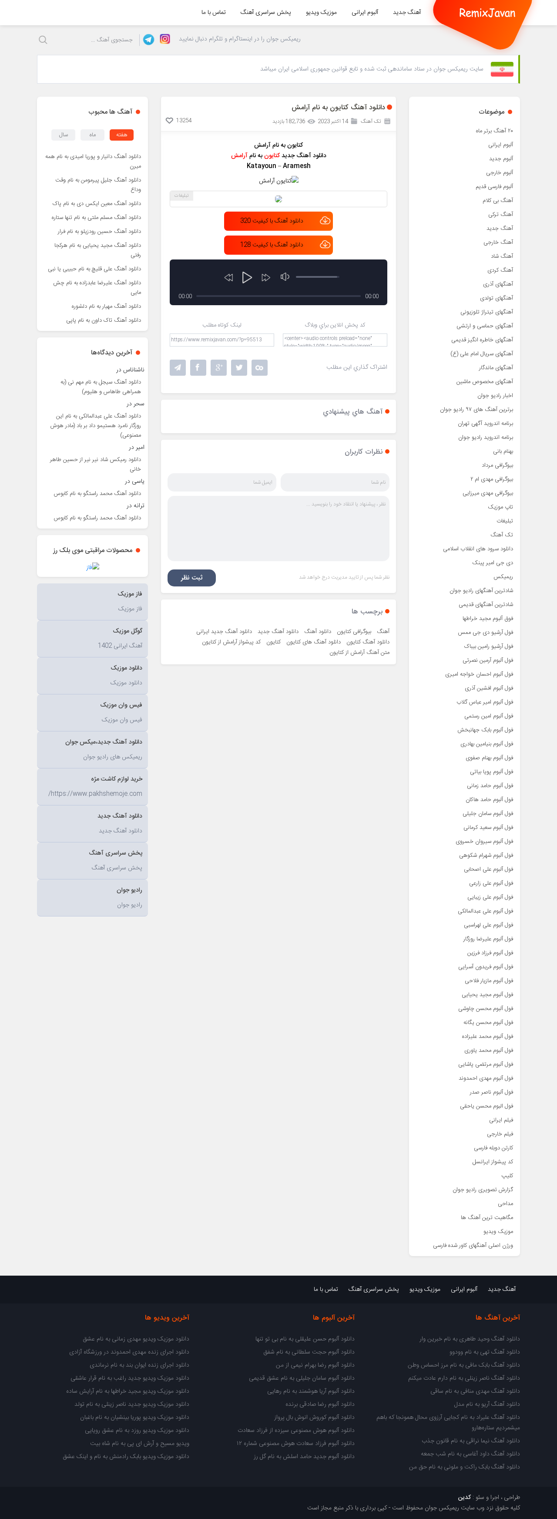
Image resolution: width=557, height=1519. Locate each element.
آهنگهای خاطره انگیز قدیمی (482, 340)
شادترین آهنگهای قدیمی (486, 605)
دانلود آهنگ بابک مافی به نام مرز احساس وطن (464, 1365)
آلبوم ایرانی (365, 12)
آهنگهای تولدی (496, 298)
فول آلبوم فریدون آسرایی (485, 967)
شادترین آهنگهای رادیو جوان (481, 591)
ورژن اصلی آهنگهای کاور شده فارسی (473, 1245)
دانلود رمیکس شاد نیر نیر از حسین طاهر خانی (95, 464)
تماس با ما (213, 12)
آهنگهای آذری (498, 284)
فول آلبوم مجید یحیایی (487, 995)
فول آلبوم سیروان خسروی (484, 841)
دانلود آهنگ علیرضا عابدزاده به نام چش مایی (97, 287)
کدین (464, 1497)
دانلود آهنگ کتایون (367, 642)
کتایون (273, 642)
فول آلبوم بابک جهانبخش (485, 730)
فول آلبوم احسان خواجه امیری (479, 674)
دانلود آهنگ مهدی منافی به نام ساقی (475, 1391)
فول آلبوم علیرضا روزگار (488, 939)
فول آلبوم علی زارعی (491, 883)
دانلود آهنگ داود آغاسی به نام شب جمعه (470, 1454)
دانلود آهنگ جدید (278, 632)
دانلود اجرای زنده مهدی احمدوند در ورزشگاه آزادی (129, 1352)
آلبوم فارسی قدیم (494, 187)
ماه (93, 135)
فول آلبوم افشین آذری (489, 688)
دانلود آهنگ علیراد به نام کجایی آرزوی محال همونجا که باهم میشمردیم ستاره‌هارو (448, 1422)
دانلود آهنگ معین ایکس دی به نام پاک (97, 204)
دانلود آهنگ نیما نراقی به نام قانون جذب (471, 1441)
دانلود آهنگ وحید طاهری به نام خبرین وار (469, 1339)
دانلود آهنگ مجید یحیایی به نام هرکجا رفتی (97, 250)
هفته (122, 135)
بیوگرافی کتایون (354, 632)
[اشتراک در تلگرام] (178, 368)
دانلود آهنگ (317, 632)
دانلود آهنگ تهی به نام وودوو (485, 1352)
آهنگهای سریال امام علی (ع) (481, 354)
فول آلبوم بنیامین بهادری (486, 744)
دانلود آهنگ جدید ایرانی (224, 632)
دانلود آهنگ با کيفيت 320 (271, 221)
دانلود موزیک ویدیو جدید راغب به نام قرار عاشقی (129, 1378)
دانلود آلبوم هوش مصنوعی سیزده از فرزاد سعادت (296, 1430)
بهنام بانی (503, 451)
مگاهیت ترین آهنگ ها (487, 1218)
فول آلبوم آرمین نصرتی (488, 660)
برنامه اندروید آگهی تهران (485, 423)
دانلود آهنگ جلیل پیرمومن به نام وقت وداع (98, 185)
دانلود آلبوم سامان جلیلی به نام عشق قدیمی (302, 1378)
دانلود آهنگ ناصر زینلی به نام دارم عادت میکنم (464, 1378)
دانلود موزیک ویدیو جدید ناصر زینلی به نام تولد (131, 1404)
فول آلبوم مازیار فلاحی (489, 981)
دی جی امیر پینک (492, 563)
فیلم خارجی (500, 1134)
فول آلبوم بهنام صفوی (489, 758)
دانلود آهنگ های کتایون (313, 642)
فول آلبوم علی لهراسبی (488, 925)
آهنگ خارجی (498, 242)
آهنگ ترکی (500, 214)
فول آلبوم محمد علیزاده (487, 1036)
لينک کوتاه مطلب (222, 325)
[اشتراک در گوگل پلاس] (219, 368)
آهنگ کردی (500, 270)
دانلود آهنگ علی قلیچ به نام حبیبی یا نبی (94, 269)
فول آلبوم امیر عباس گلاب (484, 702)
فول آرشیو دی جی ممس (485, 632)
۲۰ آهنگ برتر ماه (494, 131)
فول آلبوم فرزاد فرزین (490, 953)
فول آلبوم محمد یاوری (488, 1050)
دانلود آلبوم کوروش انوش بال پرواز (314, 1417)
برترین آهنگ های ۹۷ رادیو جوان (476, 409)
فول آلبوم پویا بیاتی (491, 772)
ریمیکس (503, 577)
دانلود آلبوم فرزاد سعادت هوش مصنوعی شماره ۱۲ (296, 1443)
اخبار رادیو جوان (495, 396)
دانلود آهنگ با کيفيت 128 (271, 245)
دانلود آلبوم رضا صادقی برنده (320, 1404)
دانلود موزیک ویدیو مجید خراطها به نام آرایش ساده (127, 1391)
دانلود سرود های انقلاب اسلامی (478, 549)
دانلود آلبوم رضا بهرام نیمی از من (315, 1365)
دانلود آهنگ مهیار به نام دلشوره (106, 306)
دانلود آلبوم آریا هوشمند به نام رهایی (311, 1391)
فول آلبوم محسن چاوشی (485, 1009)
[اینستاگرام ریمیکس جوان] (162, 40)
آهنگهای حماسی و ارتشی (484, 326)
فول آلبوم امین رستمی (488, 716)
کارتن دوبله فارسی (493, 1148)
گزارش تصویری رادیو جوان (483, 1190)
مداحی (505, 1204)
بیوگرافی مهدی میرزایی (488, 493)
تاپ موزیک (500, 507)
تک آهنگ (501, 535)
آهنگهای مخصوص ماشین (484, 382)
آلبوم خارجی (499, 173)
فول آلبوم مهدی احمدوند (486, 1078)
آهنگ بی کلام (498, 200)
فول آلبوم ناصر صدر (491, 1092)
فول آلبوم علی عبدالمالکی (485, 911)
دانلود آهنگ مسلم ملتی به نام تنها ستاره (96, 217)
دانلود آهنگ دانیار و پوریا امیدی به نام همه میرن (93, 161)
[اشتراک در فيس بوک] (198, 368)
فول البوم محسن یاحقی (486, 1106)
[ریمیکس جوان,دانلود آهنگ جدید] (487, 12)
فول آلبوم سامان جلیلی (488, 813)
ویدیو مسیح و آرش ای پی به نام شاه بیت (139, 1443)
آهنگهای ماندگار (496, 368)
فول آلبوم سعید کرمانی (488, 827)
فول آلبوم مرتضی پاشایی (485, 1064)
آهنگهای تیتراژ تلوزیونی (486, 312)
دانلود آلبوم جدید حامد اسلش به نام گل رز (304, 1457)
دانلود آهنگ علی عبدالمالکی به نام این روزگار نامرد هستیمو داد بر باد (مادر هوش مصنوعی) (95, 425)
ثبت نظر (191, 578)
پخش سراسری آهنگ (266, 12)
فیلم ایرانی (501, 1120)
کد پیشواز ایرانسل (493, 1162)
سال (63, 135)
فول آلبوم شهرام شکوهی (486, 855)
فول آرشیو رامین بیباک (488, 646)
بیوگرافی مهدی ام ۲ (491, 479)
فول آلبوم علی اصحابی (488, 869)
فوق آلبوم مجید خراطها (488, 618)
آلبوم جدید (501, 159)
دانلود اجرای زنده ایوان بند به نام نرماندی (139, 1365)
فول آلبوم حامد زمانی (490, 786)
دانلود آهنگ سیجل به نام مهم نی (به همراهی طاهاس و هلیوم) (100, 387)
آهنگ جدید (407, 12)
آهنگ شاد (502, 256)
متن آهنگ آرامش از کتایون (359, 652)
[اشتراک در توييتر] (260, 368)
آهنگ (383, 632)
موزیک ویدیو (321, 12)
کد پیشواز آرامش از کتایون (231, 642)
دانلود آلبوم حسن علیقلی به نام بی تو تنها (305, 1339)
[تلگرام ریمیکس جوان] (147, 40)
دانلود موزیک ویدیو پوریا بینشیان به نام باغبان (134, 1417)
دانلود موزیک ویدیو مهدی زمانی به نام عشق (136, 1339)
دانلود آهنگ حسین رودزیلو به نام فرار (99, 231)
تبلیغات (505, 521)
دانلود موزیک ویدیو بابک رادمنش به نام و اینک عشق (126, 1457)
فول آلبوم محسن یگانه (488, 1022)
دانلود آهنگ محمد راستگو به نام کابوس (97, 493)
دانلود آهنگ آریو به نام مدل (487, 1404)
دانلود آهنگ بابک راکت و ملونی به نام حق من (464, 1467)
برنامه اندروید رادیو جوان (485, 437)
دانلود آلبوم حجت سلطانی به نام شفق (309, 1352)
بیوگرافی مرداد (497, 465)
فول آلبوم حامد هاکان (489, 800)
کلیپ (507, 1176)
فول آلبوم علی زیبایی (490, 897)
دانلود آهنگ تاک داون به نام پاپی (103, 320)
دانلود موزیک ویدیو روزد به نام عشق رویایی (137, 1430)
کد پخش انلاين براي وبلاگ (335, 325)
